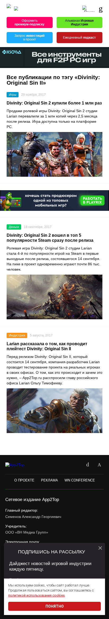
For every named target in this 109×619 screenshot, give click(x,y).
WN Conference (80, 480)
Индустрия (17, 335)
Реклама (49, 480)
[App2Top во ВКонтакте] (87, 464)
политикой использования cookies (36, 595)
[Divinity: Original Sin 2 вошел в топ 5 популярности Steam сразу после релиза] (54, 297)
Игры (12, 95)
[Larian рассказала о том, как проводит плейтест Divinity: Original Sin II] (54, 410)
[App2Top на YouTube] (75, 464)
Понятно (55, 606)
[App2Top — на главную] (19, 464)
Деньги (14, 227)
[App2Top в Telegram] (99, 464)
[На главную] (9, 8)
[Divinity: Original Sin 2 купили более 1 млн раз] (54, 154)
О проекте (24, 480)
